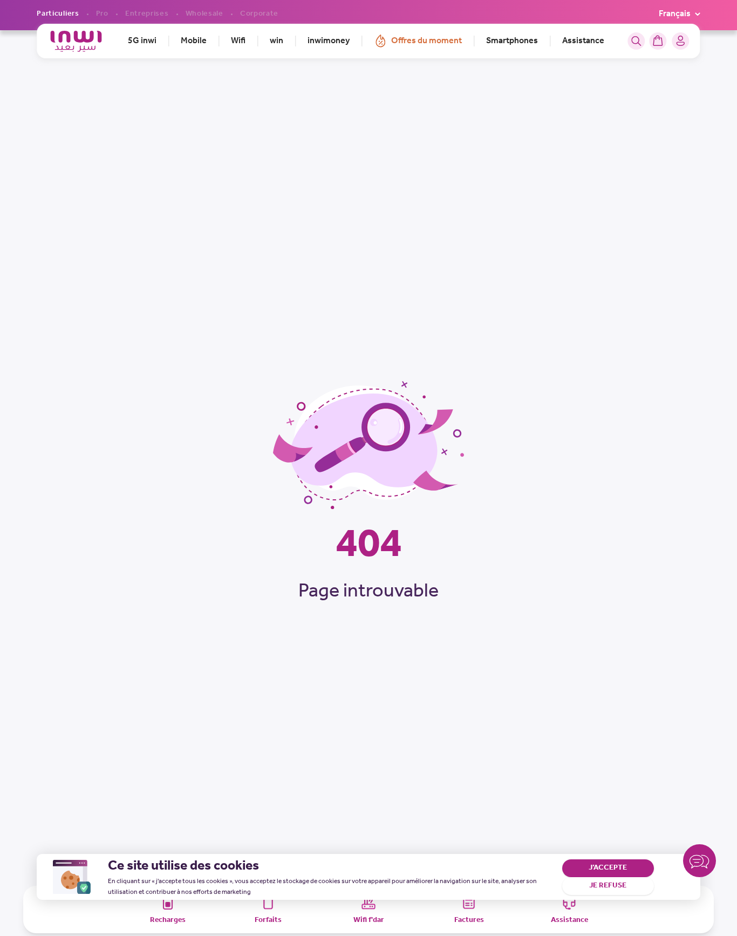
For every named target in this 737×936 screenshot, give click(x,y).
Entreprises (147, 14)
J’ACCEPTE (608, 867)
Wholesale (204, 14)
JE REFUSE (607, 885)
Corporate (259, 14)
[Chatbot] (699, 862)
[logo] (75, 41)
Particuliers (58, 14)
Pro (102, 14)
